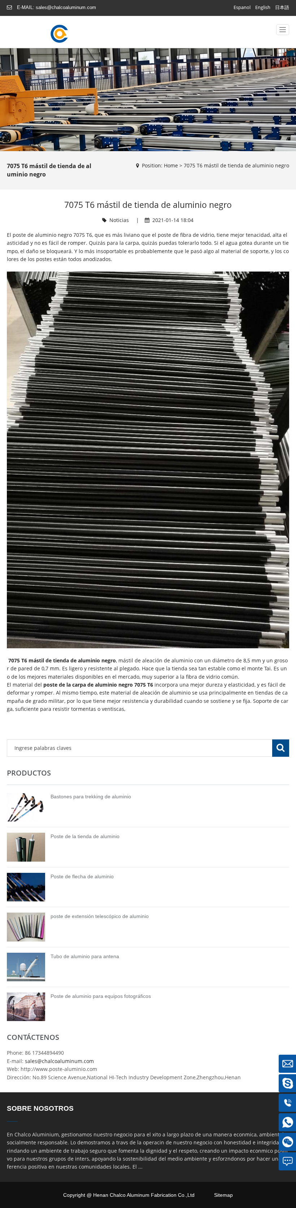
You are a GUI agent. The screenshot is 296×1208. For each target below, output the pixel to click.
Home (171, 165)
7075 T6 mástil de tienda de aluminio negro (236, 165)
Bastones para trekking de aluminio (91, 796)
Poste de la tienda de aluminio (85, 836)
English (262, 7)
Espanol (242, 7)
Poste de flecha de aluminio (82, 876)
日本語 (282, 7)
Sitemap (223, 1195)
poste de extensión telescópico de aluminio (100, 916)
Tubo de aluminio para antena (85, 956)
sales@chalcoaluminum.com (66, 7)
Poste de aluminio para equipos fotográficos (101, 996)
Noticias (119, 220)
